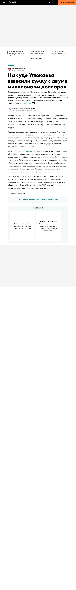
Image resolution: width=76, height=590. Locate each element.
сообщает (27, 103)
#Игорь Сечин (20, 193)
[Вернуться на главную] (12, 2)
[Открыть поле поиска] (49, 2)
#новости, (11, 193)
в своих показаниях (31, 151)
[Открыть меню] (4, 2)
